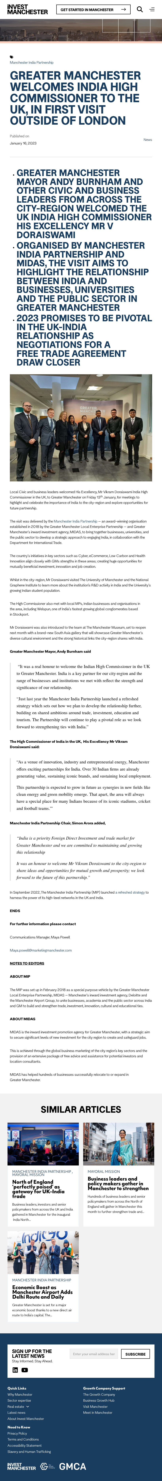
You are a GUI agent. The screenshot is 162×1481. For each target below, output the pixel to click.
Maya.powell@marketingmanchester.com (41, 950)
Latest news (16, 1412)
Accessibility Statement (25, 1445)
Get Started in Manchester (87, 10)
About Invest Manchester (26, 1418)
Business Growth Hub (98, 1400)
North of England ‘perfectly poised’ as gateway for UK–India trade (38, 1189)
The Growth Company (99, 1394)
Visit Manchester (95, 1406)
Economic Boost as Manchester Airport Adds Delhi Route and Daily (42, 1292)
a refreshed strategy (130, 892)
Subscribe (135, 1354)
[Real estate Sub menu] (27, 1406)
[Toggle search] (140, 9)
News (148, 139)
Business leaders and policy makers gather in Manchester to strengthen (118, 1183)
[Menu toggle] (151, 9)
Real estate (16, 1406)
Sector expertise (19, 1400)
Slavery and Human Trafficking (29, 1451)
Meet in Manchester (97, 1412)
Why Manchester (20, 1394)
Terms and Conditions (23, 1439)
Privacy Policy (17, 1433)
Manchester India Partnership (32, 62)
